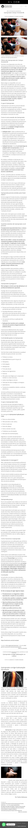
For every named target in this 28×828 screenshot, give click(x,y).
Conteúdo (5, 652)
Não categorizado (11, 11)
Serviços (23, 823)
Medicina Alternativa (16, 807)
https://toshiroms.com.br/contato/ (10, 640)
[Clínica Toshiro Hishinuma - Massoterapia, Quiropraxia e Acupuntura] (8, 6)
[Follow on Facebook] (14, 2)
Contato (15, 824)
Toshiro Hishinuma (19, 16)
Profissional (16, 652)
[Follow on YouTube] (19, 2)
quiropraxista (18, 647)
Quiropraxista (23, 759)
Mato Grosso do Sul (8, 807)
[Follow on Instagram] (16, 2)
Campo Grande (14, 805)
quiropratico (8, 647)
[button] (21, 6)
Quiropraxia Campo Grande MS (14, 13)
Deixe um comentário (22, 648)
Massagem (8, 806)
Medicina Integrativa (8, 809)
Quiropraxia (18, 11)
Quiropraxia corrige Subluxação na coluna (14, 655)
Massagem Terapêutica (14, 806)
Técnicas (19, 823)
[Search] (26, 6)
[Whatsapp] (4, 824)
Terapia (12, 810)
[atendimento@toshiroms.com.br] (9, 2)
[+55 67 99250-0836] (11, 2)
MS (5, 810)
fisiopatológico (11, 558)
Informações (10, 652)
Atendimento (14, 823)
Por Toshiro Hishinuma (21, 797)
